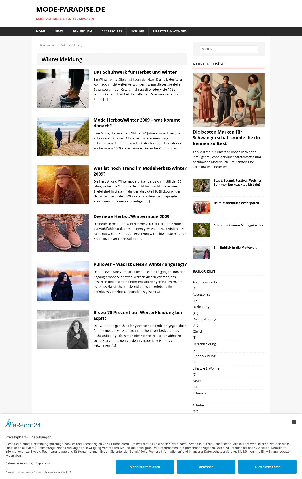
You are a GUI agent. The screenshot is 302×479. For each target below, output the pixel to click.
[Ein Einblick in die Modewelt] (201, 256)
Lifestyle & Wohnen (170, 31)
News (59, 31)
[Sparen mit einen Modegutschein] (201, 234)
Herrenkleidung (204, 344)
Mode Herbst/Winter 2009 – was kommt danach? (137, 123)
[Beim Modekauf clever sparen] (201, 211)
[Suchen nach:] (228, 49)
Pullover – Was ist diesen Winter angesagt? (140, 264)
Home (41, 31)
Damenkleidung (204, 319)
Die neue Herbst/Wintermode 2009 (131, 216)
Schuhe (137, 31)
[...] (231, 167)
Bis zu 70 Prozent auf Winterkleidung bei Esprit (138, 315)
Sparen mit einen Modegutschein (239, 225)
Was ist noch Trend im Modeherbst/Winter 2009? (140, 171)
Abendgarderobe (205, 282)
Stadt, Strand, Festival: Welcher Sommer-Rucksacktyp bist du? (238, 182)
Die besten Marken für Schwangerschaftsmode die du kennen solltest (226, 137)
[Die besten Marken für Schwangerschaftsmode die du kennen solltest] (229, 124)
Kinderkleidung (204, 356)
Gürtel (197, 331)
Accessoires (111, 31)
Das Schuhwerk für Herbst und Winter (135, 72)
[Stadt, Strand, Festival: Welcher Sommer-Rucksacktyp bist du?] (201, 189)
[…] (105, 99)
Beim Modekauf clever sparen (236, 203)
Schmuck (199, 393)
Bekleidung (82, 31)
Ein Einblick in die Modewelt (235, 247)
